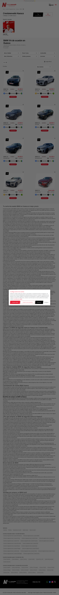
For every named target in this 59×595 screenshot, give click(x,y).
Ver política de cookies (17, 299)
